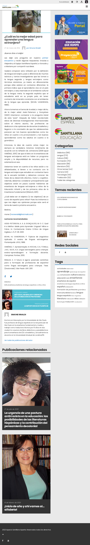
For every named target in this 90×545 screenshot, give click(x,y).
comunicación (65, 275)
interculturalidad (63, 292)
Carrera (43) (62, 172)
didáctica (81, 275)
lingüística (78, 296)
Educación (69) (63, 163)
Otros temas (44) (65, 169)
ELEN (5, 285)
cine (58, 275)
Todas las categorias (66, 180)
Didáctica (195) (63, 152)
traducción (69, 302)
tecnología (61, 302)
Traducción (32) (64, 177)
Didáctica (7, 282)
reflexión (82, 299)
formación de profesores (67, 289)
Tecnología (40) (64, 174)
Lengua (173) (62, 155)
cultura (74, 274)
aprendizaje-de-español (77, 272)
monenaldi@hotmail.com (21, 214)
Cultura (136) (62, 158)
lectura (73, 293)
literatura (61, 298)
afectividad (70, 269)
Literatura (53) (63, 166)
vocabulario (78, 302)
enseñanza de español (66, 281)
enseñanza (11, 285)
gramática (82, 290)
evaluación (69, 287)
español (61, 286)
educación (61, 278)
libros (72, 296)
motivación (70, 299)
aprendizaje (63, 271)
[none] (77, 2)
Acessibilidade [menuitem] (64, 2)
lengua (79, 292)
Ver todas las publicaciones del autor (18, 340)
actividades (61, 268)
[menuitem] (72, 1)
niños (44, 285)
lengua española (64, 295)
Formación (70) (64, 161)
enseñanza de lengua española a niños (28, 285)
